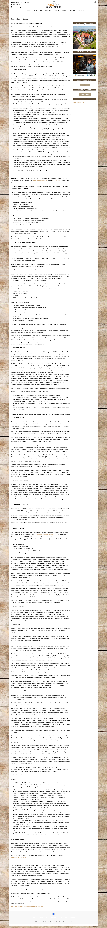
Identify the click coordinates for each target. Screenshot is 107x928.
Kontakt (81, 10)
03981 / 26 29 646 (16, 4)
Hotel (28, 10)
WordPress (71, 921)
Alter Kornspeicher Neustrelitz (43, 921)
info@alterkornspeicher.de (19, 7)
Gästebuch (72, 10)
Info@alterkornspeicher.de (18, 857)
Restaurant (38, 10)
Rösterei (48, 10)
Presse (64, 10)
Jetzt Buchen (84, 85)
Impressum (54, 918)
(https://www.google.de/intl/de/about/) (46, 534)
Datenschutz (63, 918)
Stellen (57, 10)
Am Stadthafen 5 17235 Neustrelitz (20, 2)
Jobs (47, 918)
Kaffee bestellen (85, 94)
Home (22, 10)
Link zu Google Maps (78, 102)
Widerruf (72, 918)
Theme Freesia (59, 921)
